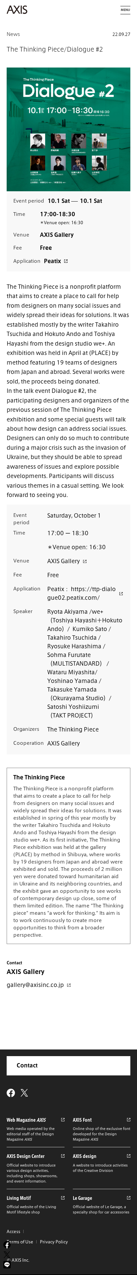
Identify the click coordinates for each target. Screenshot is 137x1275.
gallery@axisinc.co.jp (35, 985)
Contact (27, 1065)
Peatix (52, 261)
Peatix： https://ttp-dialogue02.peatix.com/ (81, 593)
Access (13, 1231)
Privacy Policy (54, 1242)
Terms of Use (20, 1242)
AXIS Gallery (63, 561)
